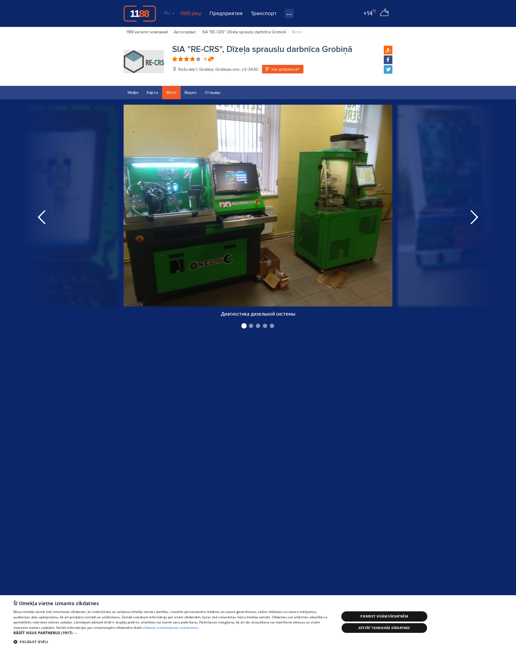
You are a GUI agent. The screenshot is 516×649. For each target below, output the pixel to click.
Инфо (133, 92)
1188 (140, 13)
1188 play (190, 13)
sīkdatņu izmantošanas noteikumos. (171, 627)
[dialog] (258, 622)
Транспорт (264, 13)
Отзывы (212, 92)
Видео (191, 92)
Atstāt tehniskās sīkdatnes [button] (384, 628)
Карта (152, 92)
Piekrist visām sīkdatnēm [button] (384, 616)
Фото (171, 92)
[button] (171, 632)
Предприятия (226, 13)
